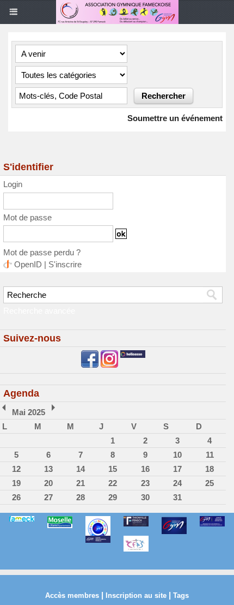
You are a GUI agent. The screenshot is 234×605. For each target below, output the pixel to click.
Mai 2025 (28, 412)
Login (12, 184)
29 (112, 497)
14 (80, 469)
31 (177, 497)
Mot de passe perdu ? (42, 252)
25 (209, 483)
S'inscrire (65, 264)
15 (112, 469)
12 (16, 469)
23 (145, 483)
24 (177, 483)
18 (209, 469)
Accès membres (72, 595)
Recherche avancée (39, 310)
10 (177, 454)
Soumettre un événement (175, 118)
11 (210, 454)
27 (48, 497)
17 (177, 469)
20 (48, 483)
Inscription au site (136, 595)
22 (112, 483)
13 (48, 469)
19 (16, 483)
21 (80, 483)
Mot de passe (27, 217)
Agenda (21, 393)
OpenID (28, 264)
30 (145, 497)
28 (80, 497)
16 (145, 469)
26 (16, 497)
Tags (181, 595)
